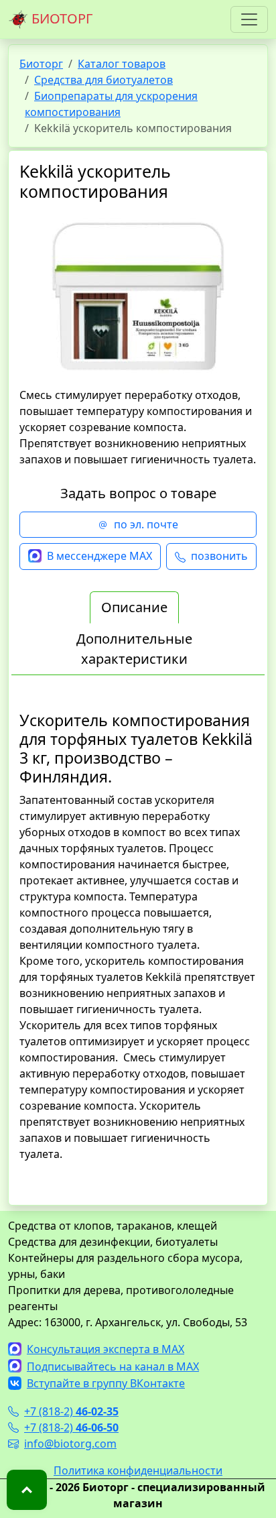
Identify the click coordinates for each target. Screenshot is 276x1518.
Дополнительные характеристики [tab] (134, 649)
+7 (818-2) (71, 1411)
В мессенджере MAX (99, 555)
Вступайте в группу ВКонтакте (106, 1383)
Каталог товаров (121, 63)
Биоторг (41, 63)
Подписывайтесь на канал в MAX (113, 1366)
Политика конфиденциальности (138, 1470)
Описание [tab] (134, 607)
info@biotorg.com (70, 1443)
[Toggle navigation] (249, 19)
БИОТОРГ (60, 18)
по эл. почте (146, 524)
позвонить (219, 555)
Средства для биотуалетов (103, 79)
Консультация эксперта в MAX (105, 1349)
